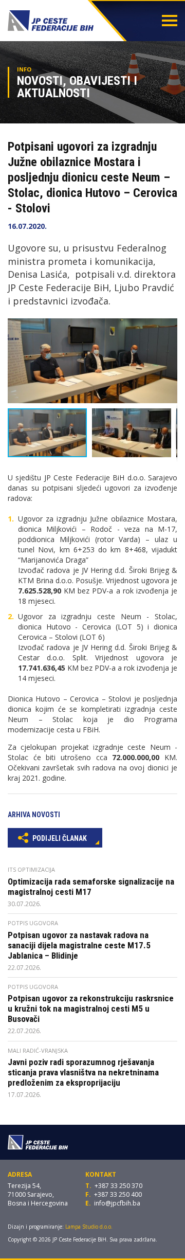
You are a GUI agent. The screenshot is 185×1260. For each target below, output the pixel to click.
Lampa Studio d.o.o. (89, 1226)
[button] (168, 327)
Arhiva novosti (34, 815)
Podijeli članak (59, 838)
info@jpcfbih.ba (117, 1203)
